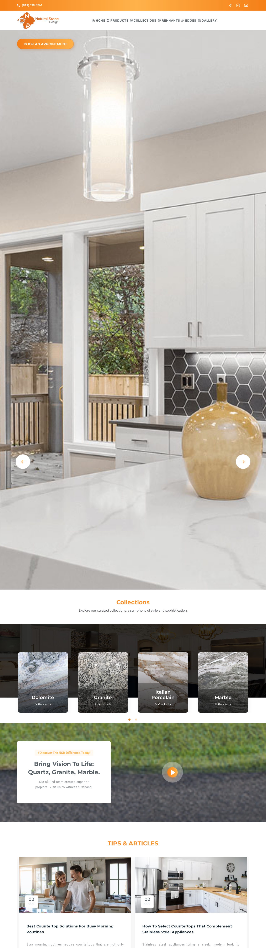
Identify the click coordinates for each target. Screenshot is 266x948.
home (100, 20)
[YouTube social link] (246, 5)
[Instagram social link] (238, 5)
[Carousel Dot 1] (129, 719)
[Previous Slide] (23, 461)
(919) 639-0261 (32, 5)
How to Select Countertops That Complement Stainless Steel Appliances (187, 929)
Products (119, 20)
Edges (190, 20)
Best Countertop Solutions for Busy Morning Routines (70, 929)
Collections (145, 20)
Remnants (170, 20)
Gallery (209, 20)
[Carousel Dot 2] (136, 719)
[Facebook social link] (230, 5)
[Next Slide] (243, 461)
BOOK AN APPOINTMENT (45, 44)
